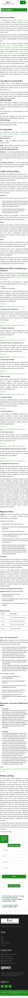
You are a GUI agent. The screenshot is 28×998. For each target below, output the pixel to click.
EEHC (2, 938)
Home (2, 936)
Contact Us (3, 945)
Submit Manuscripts (5, 942)
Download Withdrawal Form (4, 839)
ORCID (2, 940)
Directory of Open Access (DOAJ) (10, 45)
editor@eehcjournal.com (7, 963)
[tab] (23, 2)
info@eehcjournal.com (7, 960)
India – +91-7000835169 (7, 958)
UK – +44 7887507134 (7, 956)
